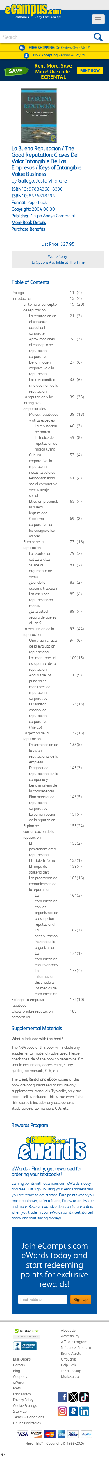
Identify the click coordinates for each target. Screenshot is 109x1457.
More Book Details (29, 222)
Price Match (22, 1394)
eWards (19, 1382)
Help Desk (68, 1365)
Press (17, 1388)
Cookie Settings (25, 1405)
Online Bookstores (27, 1423)
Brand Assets (71, 1353)
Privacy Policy (23, 1400)
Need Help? (34, 1443)
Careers (19, 1365)
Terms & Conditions (28, 1417)
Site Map (20, 1411)
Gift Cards (68, 1359)
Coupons (20, 1376)
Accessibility (70, 1336)
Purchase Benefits (28, 229)
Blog (16, 1371)
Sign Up (81, 1299)
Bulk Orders (22, 1359)
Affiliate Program (74, 1342)
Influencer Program (76, 1347)
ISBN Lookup (71, 1371)
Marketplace (70, 1376)
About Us (68, 1330)
